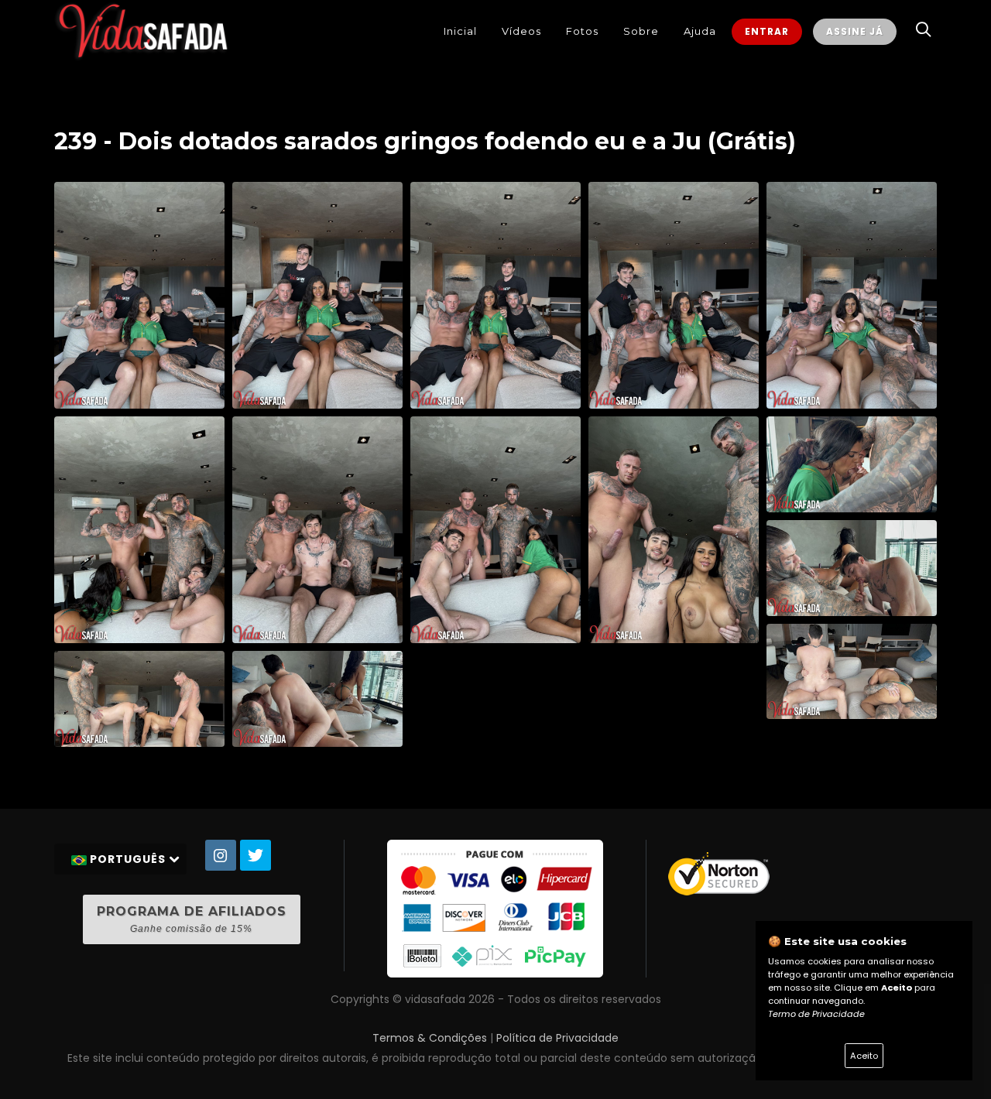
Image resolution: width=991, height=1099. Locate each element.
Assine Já (854, 31)
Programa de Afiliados (191, 919)
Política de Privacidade (557, 1038)
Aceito (864, 1055)
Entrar (767, 31)
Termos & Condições (429, 1038)
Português (128, 859)
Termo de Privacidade (816, 1014)
